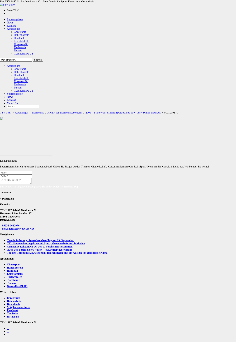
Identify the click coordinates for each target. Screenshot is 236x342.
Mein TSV (13, 103)
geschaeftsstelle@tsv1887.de (18, 228)
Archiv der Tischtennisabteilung (64, 112)
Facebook (12, 310)
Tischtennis (38, 112)
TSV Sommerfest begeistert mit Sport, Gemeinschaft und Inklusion (46, 243)
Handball (12, 270)
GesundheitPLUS (17, 286)
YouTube (12, 313)
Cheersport (13, 264)
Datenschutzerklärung (65, 186)
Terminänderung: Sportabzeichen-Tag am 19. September (40, 240)
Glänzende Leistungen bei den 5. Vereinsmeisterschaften (40, 246)
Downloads (13, 304)
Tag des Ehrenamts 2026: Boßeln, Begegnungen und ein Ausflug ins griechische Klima (57, 252)
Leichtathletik (15, 273)
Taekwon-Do (14, 276)
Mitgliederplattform (18, 307)
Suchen (38, 59)
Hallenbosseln (15, 267)
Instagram (13, 316)
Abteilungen (21, 112)
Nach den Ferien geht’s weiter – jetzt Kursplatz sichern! (39, 249)
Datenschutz (14, 301)
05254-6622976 (11, 225)
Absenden (6, 192)
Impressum (13, 297)
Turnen (11, 283)
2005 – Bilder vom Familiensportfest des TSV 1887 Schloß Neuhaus (123, 112)
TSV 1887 (6, 112)
